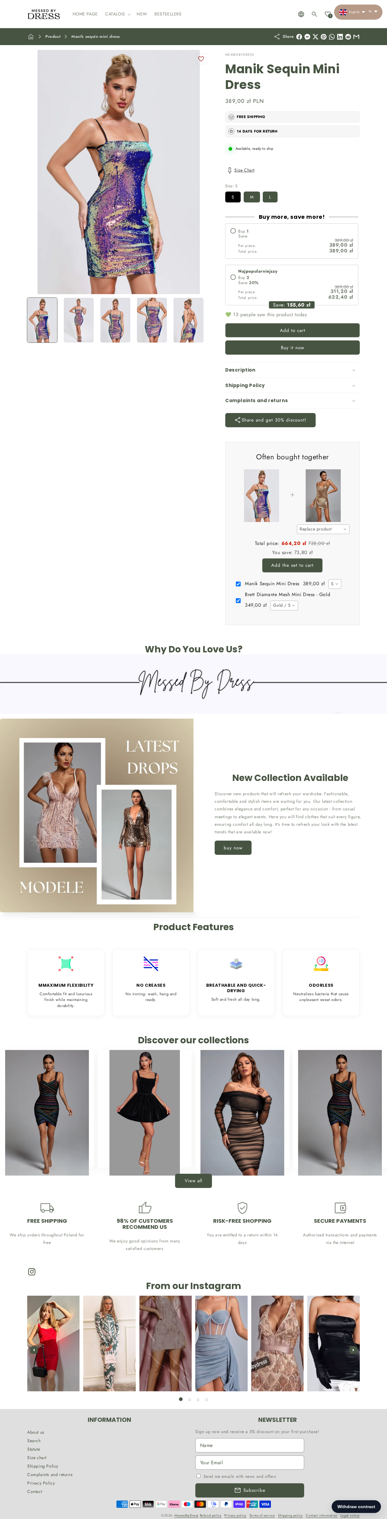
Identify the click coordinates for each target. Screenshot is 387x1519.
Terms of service (262, 1515)
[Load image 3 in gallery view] (115, 320)
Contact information (321, 1515)
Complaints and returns (50, 1474)
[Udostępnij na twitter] (315, 37)
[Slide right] (353, 1350)
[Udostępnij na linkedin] (340, 37)
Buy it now (292, 347)
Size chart (37, 1458)
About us (35, 1432)
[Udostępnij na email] (348, 37)
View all (193, 1180)
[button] (117, 14)
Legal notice (350, 1515)
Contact (34, 1491)
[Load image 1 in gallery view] (42, 320)
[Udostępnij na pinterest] (323, 37)
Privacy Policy (41, 1483)
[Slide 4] (206, 1400)
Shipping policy (290, 1515)
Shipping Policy (42, 1466)
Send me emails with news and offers (239, 1476)
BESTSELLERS (43, 1155)
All (336, 1155)
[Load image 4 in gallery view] (152, 320)
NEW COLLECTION (141, 1155)
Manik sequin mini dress (95, 36)
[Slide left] (34, 1350)
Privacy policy (235, 1515)
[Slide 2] (189, 1400)
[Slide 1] (180, 1399)
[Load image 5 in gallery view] (188, 320)
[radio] (291, 241)
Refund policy (211, 1515)
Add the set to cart (292, 565)
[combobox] (323, 529)
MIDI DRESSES (239, 1155)
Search (34, 1441)
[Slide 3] (198, 1400)
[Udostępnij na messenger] (307, 37)
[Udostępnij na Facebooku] (299, 37)
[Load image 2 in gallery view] (79, 320)
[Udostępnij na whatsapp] (331, 37)
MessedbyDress (186, 1515)
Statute (33, 1449)
